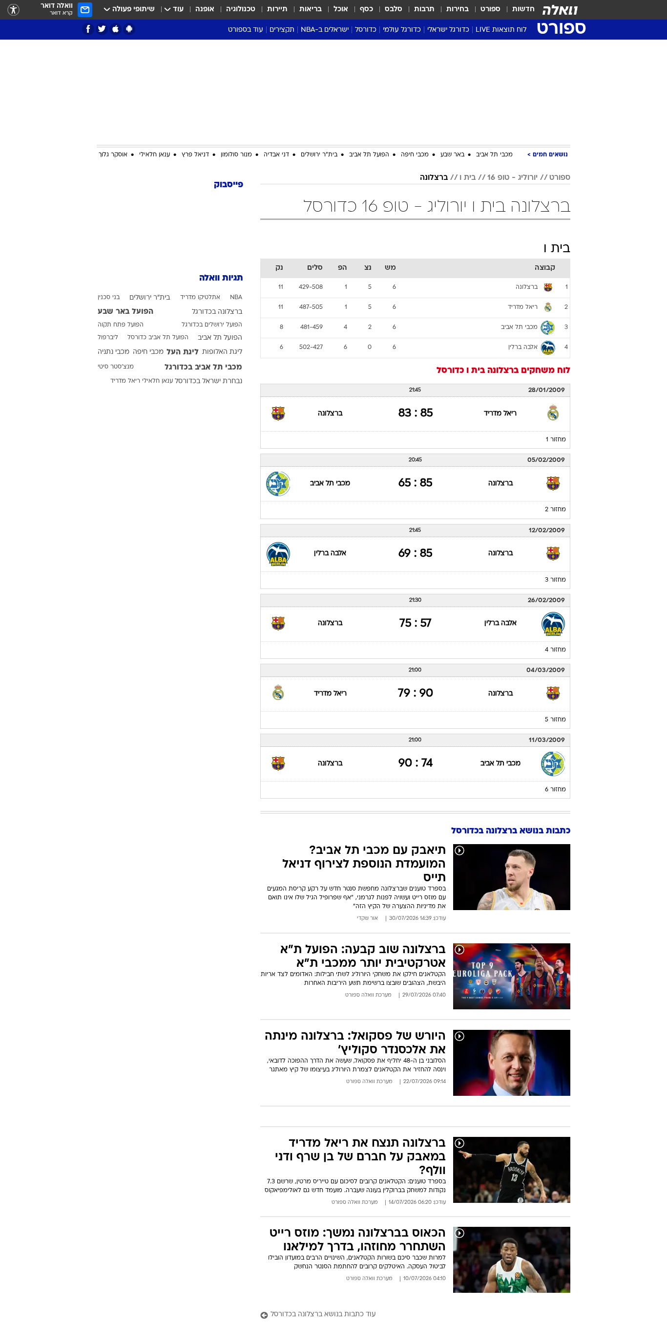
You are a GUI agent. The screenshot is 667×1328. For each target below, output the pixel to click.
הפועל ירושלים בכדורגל (212, 325)
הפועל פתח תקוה (121, 325)
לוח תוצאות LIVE (501, 30)
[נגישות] (13, 10)
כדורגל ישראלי (448, 30)
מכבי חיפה (415, 155)
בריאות (310, 9)
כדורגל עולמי (402, 30)
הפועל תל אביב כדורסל (157, 338)
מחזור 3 (555, 580)
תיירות (277, 9)
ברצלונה (434, 178)
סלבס (393, 9)
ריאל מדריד (500, 414)
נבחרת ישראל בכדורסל (208, 381)
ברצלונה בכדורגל (217, 312)
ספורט (490, 9)
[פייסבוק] (88, 29)
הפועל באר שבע (125, 312)
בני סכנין (109, 298)
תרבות (424, 9)
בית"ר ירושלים (319, 155)
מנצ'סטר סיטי (116, 367)
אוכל (341, 9)
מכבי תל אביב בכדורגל (203, 367)
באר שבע (452, 155)
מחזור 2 (555, 510)
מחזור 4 (555, 650)
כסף (366, 9)
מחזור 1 (556, 440)
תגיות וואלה (221, 278)
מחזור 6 (555, 790)
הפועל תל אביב (369, 155)
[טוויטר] (102, 29)
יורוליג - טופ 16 (512, 178)
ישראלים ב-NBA (325, 30)
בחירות (457, 9)
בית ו (467, 178)
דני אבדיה (276, 155)
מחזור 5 (555, 720)
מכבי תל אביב (494, 155)
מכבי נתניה (113, 352)
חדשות (523, 9)
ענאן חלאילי (154, 155)
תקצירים (282, 30)
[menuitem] (517, 9)
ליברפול (108, 338)
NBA (236, 298)
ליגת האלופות (222, 352)
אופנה (204, 9)
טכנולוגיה (240, 9)
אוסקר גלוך (113, 155)
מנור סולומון (236, 155)
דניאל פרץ (195, 155)
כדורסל (365, 30)
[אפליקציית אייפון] (115, 29)
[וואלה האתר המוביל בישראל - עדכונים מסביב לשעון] (560, 10)
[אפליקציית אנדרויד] (129, 29)
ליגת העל (183, 352)
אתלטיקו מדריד (200, 298)
